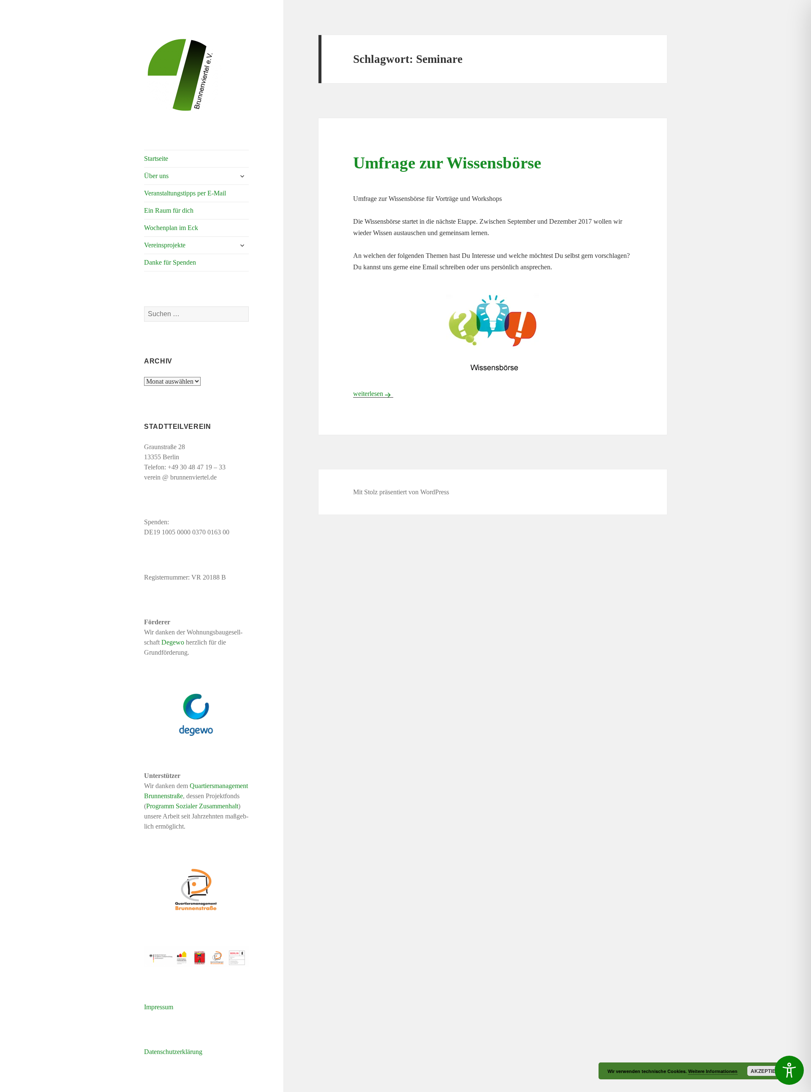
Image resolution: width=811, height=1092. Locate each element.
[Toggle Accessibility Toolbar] (789, 1070)
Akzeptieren (769, 1071)
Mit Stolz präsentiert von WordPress (401, 492)
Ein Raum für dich (168, 210)
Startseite (156, 158)
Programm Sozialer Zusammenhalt (192, 806)
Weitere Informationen (713, 1071)
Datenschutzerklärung (173, 1051)
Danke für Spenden (170, 262)
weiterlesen (373, 393)
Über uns (156, 175)
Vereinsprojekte (164, 245)
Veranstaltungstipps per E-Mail (185, 193)
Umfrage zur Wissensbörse (447, 163)
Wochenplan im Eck (171, 227)
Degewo (172, 642)
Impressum (158, 1007)
